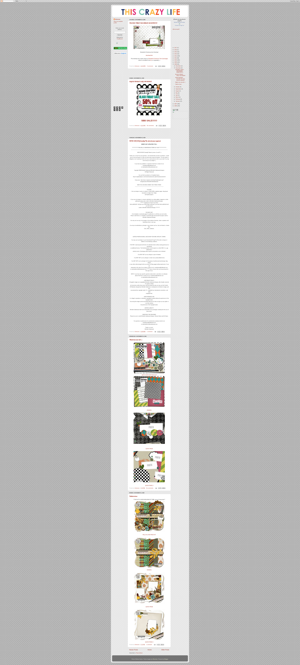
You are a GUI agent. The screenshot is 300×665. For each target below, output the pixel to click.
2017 (175, 47)
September (178, 89)
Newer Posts (133, 650)
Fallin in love (133, 496)
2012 (175, 56)
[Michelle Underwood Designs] (179, 23)
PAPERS (149, 410)
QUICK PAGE (149, 448)
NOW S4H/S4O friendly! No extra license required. (145, 141)
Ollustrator (155, 659)
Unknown (117, 19)
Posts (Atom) (139, 653)
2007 (175, 103)
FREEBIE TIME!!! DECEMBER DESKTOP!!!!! (143, 23)
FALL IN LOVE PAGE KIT (149, 534)
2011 (175, 58)
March (177, 97)
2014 (175, 51)
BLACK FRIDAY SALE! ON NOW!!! (140, 82)
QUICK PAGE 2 (149, 485)
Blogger (166, 659)
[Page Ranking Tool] (175, 110)
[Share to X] (161, 66)
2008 (175, 64)
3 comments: (150, 66)
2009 (175, 62)
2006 (175, 105)
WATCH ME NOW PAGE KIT (149, 375)
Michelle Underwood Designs (179, 22)
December (178, 66)
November (178, 68)
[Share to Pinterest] (164, 66)
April (177, 95)
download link (149, 55)
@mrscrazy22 (176, 29)
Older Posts (165, 650)
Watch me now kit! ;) (135, 340)
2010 (175, 60)
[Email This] (158, 66)
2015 (175, 49)
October (178, 86)
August (177, 91)
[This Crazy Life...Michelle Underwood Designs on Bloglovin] (120, 54)
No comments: (150, 125)
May (177, 93)
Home (150, 650)
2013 (175, 53)
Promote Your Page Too (179, 25)
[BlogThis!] (160, 66)
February (178, 99)
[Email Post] (156, 66)
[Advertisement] (149, 73)
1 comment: (150, 331)
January (178, 101)
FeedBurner (120, 38)
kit (151, 60)
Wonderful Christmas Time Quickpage (158, 58)
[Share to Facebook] (163, 66)
